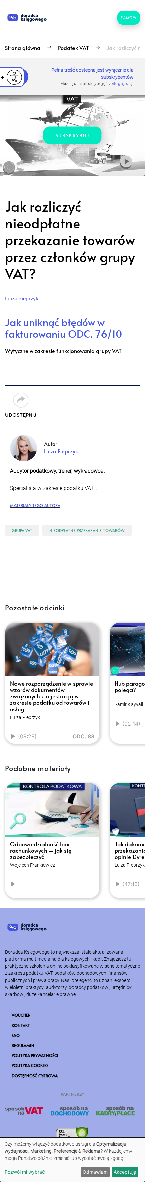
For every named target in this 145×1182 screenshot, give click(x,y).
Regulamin (23, 1045)
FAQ (16, 1035)
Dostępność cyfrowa (35, 1075)
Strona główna (22, 47)
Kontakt (21, 1025)
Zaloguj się (120, 83)
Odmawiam (95, 1172)
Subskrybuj (72, 135)
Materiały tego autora (35, 505)
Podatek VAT (73, 47)
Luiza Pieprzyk (21, 298)
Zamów (129, 17)
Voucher (21, 1015)
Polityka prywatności (35, 1055)
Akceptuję (125, 1172)
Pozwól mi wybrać (25, 1172)
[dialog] (72, 1159)
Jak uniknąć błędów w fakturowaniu (63, 327)
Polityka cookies (30, 1065)
